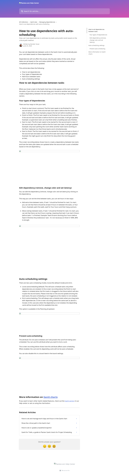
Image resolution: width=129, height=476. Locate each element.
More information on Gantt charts (96, 53)
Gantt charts (50, 397)
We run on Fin (66, 470)
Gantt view (33, 22)
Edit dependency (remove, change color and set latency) (98, 40)
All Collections (23, 22)
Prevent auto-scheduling (97, 49)
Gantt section (69, 401)
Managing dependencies (47, 22)
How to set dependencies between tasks (96, 30)
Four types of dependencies (98, 35)
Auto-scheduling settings (96, 45)
